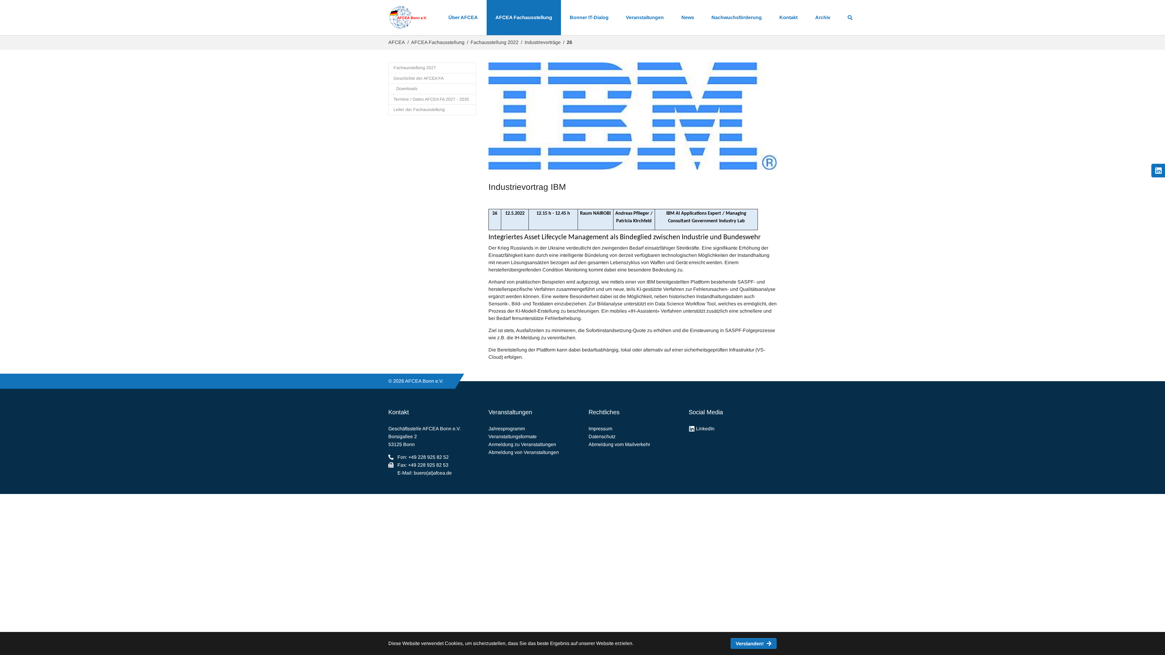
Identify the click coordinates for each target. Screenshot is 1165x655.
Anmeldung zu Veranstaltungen (522, 444)
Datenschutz (602, 436)
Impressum (600, 428)
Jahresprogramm (506, 428)
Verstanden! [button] (750, 643)
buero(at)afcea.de (433, 472)
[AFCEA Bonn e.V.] (408, 17)
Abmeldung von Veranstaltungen (523, 452)
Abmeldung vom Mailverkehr (619, 444)
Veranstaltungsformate (512, 436)
